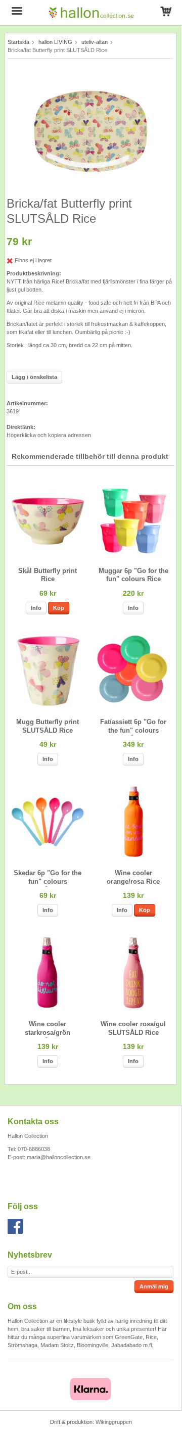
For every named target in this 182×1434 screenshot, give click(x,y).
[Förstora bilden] (90, 129)
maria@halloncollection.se (58, 1157)
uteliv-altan (94, 42)
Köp (58, 608)
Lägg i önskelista (34, 377)
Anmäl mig (154, 1286)
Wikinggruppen (114, 1422)
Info (36, 608)
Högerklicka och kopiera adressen (49, 435)
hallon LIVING (55, 42)
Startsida (18, 42)
